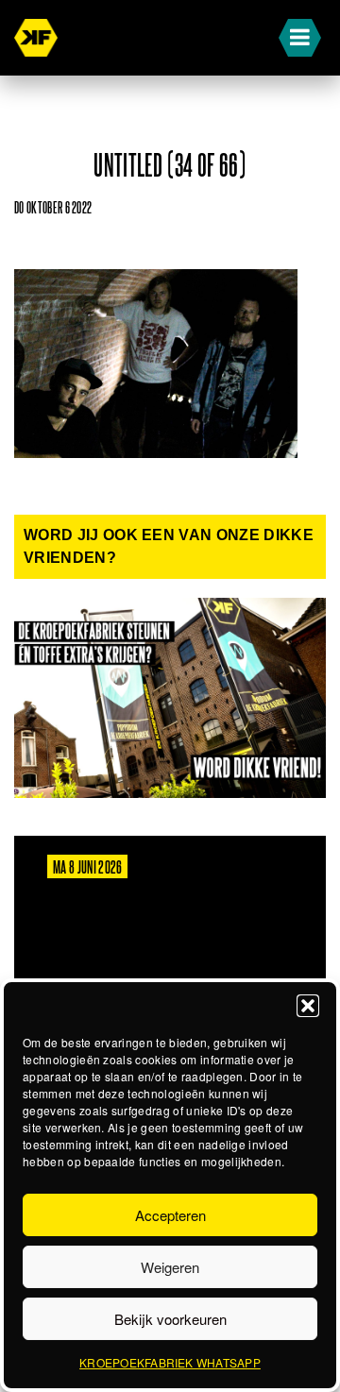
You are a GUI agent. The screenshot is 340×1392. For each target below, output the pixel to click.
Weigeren (170, 1267)
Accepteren (170, 1215)
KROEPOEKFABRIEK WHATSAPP (170, 1362)
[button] (307, 1005)
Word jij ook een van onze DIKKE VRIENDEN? (169, 546)
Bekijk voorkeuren (170, 1319)
